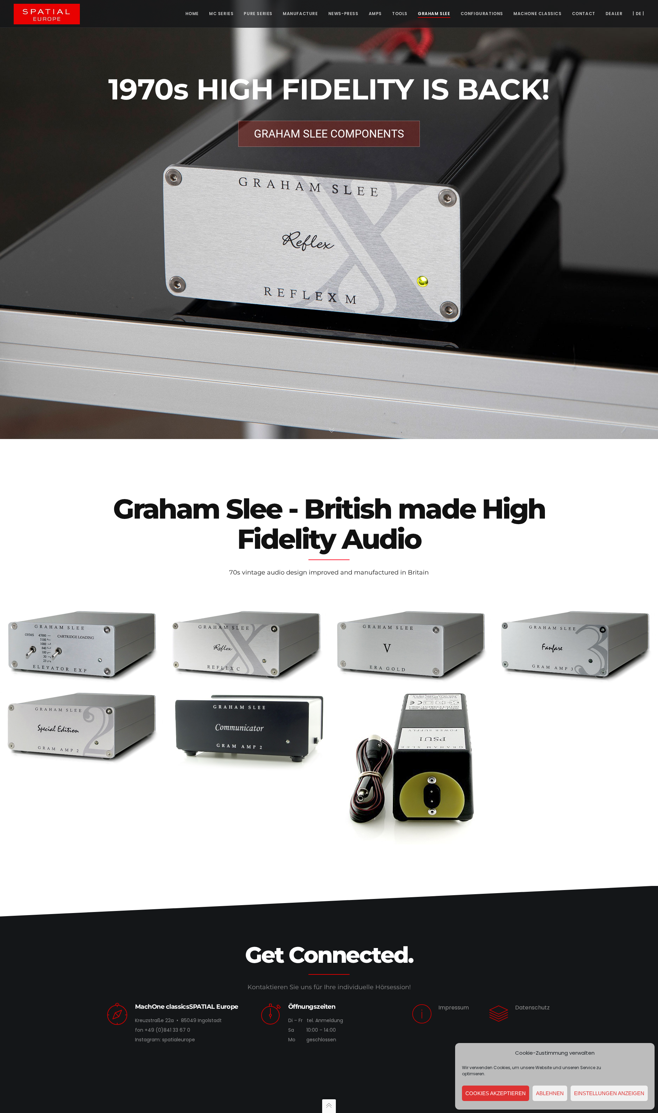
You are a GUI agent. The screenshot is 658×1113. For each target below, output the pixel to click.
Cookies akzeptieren (495, 1093)
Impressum (453, 1007)
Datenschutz (532, 1007)
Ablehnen (550, 1093)
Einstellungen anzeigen (609, 1093)
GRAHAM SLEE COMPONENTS (329, 133)
